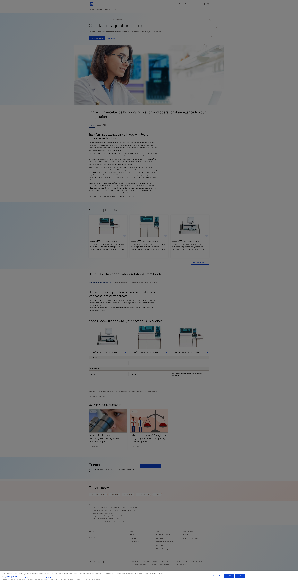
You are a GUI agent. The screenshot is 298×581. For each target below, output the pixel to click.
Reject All (229, 576)
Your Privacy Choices (217, 576)
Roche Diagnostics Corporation (10, 576)
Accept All (240, 576)
